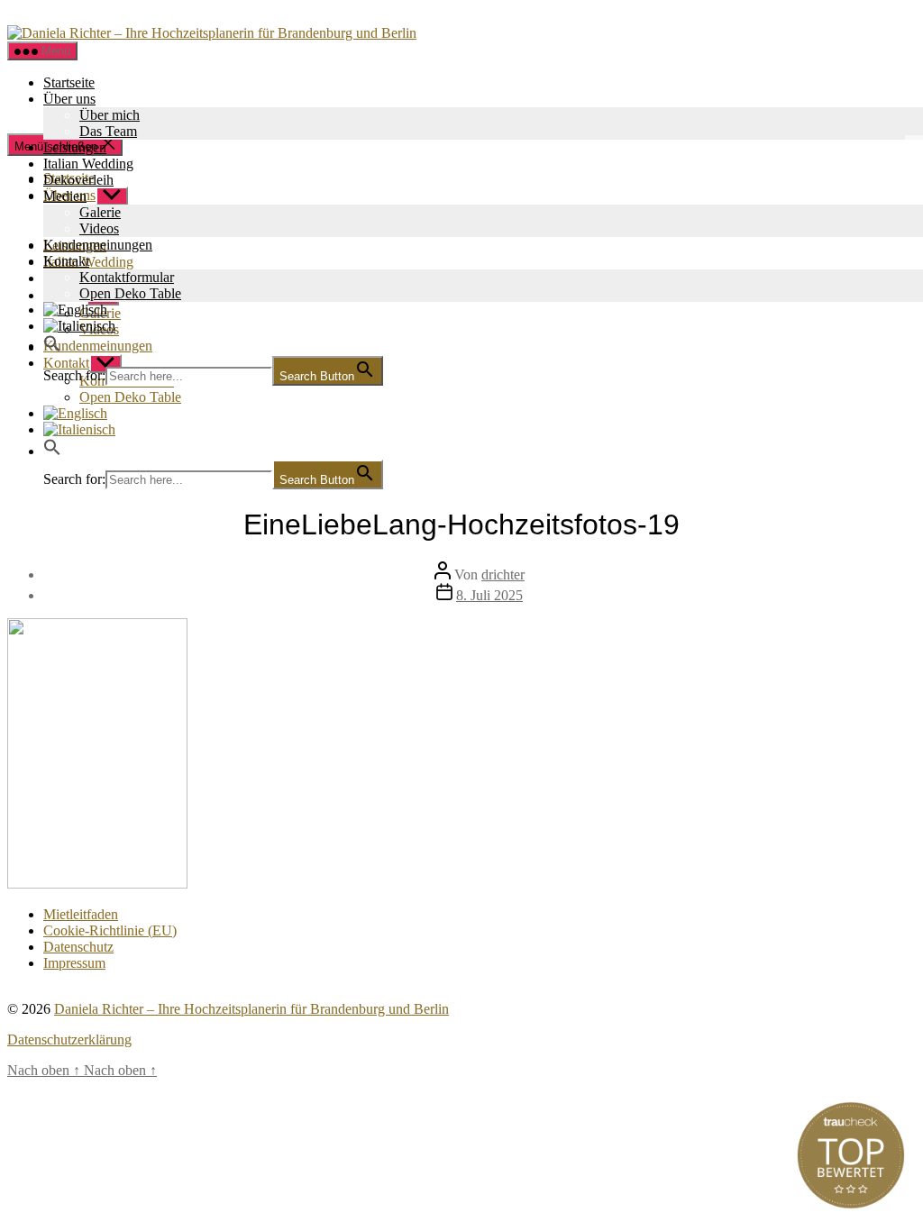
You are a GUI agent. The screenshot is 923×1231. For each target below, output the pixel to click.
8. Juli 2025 (489, 595)
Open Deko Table (130, 293)
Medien (65, 196)
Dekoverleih (78, 179)
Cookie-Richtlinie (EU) (110, 930)
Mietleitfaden (80, 914)
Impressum (74, 963)
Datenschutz (78, 946)
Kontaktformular (126, 277)
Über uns (69, 98)
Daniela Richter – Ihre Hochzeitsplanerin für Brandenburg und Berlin (251, 1009)
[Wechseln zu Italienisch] (479, 430)
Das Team (108, 131)
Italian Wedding (88, 163)
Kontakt (66, 261)
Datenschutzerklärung (69, 1039)
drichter (503, 574)
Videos (99, 228)
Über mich (109, 115)
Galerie (100, 212)
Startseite (69, 82)
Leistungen (74, 147)
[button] (52, 347)
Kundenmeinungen (97, 244)
